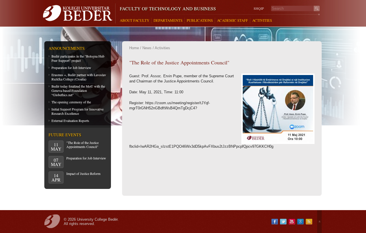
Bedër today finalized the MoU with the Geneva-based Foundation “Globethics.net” (78, 90)
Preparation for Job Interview (71, 67)
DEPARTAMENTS (168, 20)
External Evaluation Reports (70, 120)
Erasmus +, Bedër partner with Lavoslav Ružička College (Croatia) (78, 76)
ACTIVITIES (262, 20)
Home (134, 48)
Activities (162, 48)
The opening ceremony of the (71, 102)
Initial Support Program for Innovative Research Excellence (77, 111)
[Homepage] (79, 13)
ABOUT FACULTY (134, 20)
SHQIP (259, 8)
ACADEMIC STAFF (232, 20)
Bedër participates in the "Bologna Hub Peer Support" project (77, 58)
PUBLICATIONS (200, 20)
